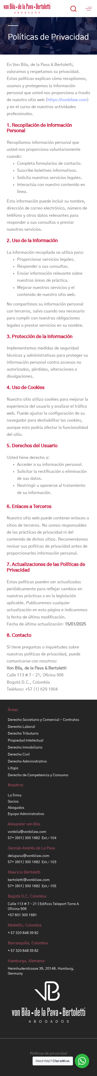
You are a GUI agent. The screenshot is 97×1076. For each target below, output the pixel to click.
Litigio (13, 768)
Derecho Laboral (21, 727)
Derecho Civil (19, 754)
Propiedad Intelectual (25, 740)
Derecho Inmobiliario (25, 747)
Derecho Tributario (23, 733)
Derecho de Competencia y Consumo (38, 775)
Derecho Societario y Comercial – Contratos (43, 720)
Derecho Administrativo (27, 761)
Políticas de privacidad (48, 1053)
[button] (73, 8)
